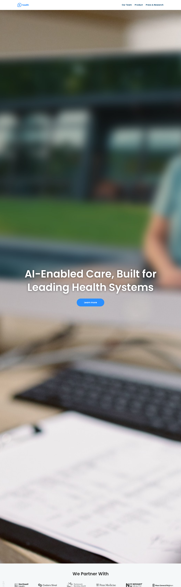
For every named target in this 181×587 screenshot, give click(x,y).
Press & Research (154, 4)
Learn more (90, 302)
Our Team (127, 4)
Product (139, 4)
